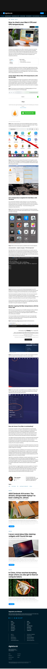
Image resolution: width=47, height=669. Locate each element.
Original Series (29, 630)
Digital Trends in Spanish (30, 638)
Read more (11, 526)
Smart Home (13, 627)
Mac (17, 486)
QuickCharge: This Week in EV (24, 486)
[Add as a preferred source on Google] (32, 27)
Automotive (12, 630)
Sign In (42, 13)
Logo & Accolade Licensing (14, 640)
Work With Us (10, 655)
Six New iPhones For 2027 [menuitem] (15, 16)
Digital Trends (6, 14)
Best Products (29, 627)
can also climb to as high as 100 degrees (26, 458)
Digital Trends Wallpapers (30, 637)
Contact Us (12, 635)
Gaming (12, 624)
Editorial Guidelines (13, 638)
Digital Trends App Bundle (30, 640)
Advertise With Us (13, 637)
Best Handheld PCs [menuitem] (29, 16)
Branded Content (29, 635)
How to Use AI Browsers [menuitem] (36, 16)
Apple (9, 486)
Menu (1, 13)
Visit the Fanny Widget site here (17, 320)
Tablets (28, 621)
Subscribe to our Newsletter (31, 634)
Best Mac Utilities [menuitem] (22, 16)
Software (31, 486)
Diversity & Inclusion (11, 657)
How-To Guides (14, 486)
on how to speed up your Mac (24, 469)
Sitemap (18, 657)
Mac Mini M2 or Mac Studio (29, 51)
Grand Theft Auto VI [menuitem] (8, 16)
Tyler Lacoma (17, 477)
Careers (9, 653)
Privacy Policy (19, 653)
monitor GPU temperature (30, 311)
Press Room (18, 655)
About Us (12, 634)
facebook (14, 480)
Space (28, 624)
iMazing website (29, 88)
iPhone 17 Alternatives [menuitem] (43, 16)
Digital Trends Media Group (13, 662)
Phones (12, 621)
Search (45, 13)
